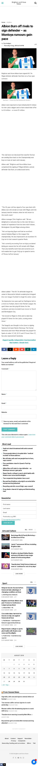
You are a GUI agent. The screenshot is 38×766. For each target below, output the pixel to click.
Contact (13, 738)
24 (24, 677)
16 (19, 673)
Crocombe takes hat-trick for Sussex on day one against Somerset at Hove (12, 616)
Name (4, 394)
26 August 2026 (17, 569)
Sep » (7, 685)
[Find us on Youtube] (18, 758)
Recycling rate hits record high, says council (18, 486)
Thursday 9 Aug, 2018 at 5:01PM (14, 45)
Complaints (21, 741)
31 (24, 681)
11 (29, 668)
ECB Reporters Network (10, 594)
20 (4, 677)
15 (14, 673)
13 (4, 673)
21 (9, 677)
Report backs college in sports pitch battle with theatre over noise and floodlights (12, 631)
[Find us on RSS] (21, 758)
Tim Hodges (7, 43)
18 (29, 673)
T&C (34, 743)
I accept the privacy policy (11, 520)
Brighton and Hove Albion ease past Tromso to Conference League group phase (12, 603)
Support (20, 738)
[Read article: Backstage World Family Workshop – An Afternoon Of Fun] (6, 537)
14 (9, 673)
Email (4, 403)
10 (24, 668)
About (7, 738)
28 (9, 681)
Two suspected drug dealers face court (16, 478)
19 (34, 673)
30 (19, 681)
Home (3, 22)
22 (14, 677)
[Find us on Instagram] (23, 758)
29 (14, 681)
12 (34, 668)
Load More (19, 573)
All (26, 529)
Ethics (29, 743)
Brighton (9, 22)
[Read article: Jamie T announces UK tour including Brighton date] (6, 546)
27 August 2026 (17, 549)
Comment (6, 369)
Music (31, 529)
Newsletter (28, 738)
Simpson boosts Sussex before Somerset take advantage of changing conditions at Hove (12, 590)
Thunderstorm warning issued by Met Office (16, 714)
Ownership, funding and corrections (13, 743)
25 (29, 677)
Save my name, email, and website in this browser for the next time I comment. (17, 422)
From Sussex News (11, 692)
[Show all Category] (34, 530)
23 (19, 677)
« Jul (3, 685)
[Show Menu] (2, 3)
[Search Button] (35, 3)
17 (24, 673)
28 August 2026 (17, 540)
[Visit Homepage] (19, 3)
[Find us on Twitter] (15, 758)
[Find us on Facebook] (13, 758)
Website (4, 412)
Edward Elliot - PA (8, 607)
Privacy (13, 741)
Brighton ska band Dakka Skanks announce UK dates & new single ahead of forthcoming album (22, 555)
